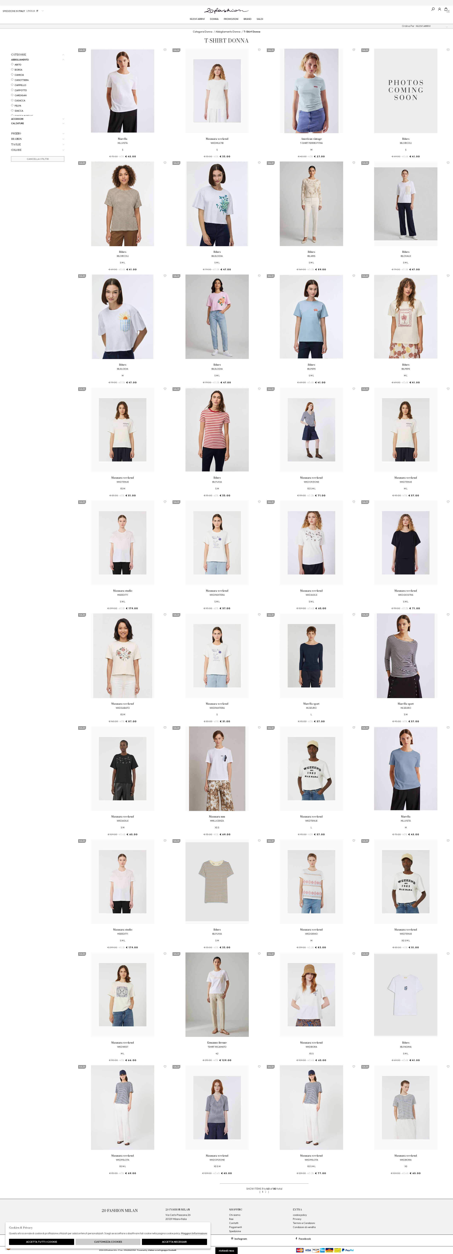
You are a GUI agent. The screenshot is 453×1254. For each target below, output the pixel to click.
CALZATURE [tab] (17, 123)
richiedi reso (226, 1250)
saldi (260, 19)
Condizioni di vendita (304, 1227)
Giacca (19, 110)
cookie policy (300, 1215)
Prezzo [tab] (16, 133)
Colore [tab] (16, 150)
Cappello (20, 85)
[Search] (433, 9)
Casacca (20, 100)
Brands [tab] (16, 139)
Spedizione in (14, 11)
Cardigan (21, 95)
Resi (231, 1219)
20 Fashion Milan (226, 10)
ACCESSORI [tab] (17, 119)
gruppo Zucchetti (168, 1250)
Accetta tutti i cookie (41, 1241)
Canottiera (22, 80)
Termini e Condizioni (304, 1223)
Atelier (151, 1250)
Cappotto (21, 90)
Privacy (297, 1219)
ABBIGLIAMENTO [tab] (20, 59)
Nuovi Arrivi (197, 19)
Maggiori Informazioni (194, 1233)
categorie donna (202, 31)
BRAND (247, 19)
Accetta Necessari (174, 1241)
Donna (214, 19)
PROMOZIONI (231, 19)
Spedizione (235, 1231)
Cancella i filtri (38, 159)
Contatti (233, 1223)
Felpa (18, 105)
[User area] (439, 9)
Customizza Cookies (108, 1241)
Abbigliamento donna (228, 31)
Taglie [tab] (16, 144)
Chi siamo (234, 1215)
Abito (18, 64)
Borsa (18, 69)
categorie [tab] (18, 55)
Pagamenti (235, 1227)
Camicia (19, 74)
